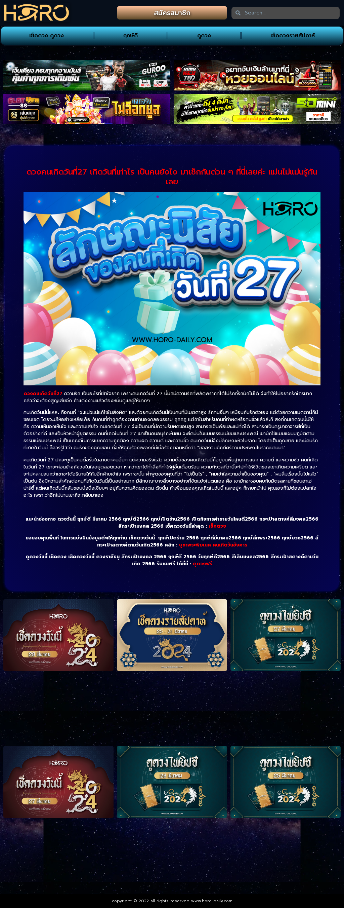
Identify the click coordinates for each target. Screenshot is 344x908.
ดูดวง (204, 36)
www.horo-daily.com (211, 901)
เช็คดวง (217, 526)
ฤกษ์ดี (130, 36)
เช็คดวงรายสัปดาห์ (292, 36)
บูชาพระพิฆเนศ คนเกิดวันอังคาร (213, 544)
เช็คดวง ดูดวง (46, 36)
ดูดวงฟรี (202, 563)
